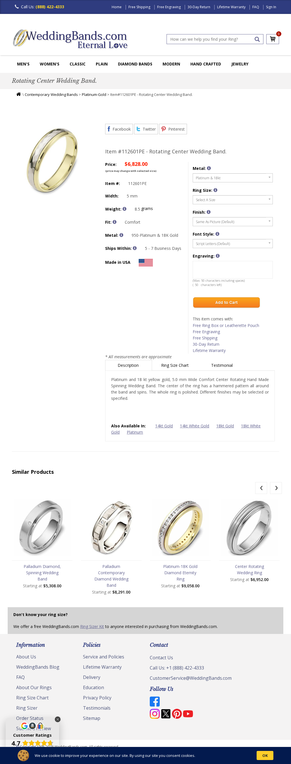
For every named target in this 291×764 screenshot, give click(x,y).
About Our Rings (34, 687)
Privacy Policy (97, 698)
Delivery (91, 677)
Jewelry (239, 64)
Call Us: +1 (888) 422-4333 (177, 668)
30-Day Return (199, 7)
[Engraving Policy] (217, 234)
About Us (26, 657)
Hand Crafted (205, 64)
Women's (49, 64)
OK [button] (265, 755)
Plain (102, 64)
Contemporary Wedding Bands (51, 94)
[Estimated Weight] (124, 209)
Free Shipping (139, 7)
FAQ (255, 7)
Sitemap (91, 718)
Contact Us (161, 657)
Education (93, 687)
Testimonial (222, 365)
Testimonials (97, 708)
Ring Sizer (27, 708)
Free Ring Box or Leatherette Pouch (226, 325)
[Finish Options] (209, 212)
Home (117, 7)
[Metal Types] (121, 235)
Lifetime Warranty (231, 7)
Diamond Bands (135, 64)
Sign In (271, 7)
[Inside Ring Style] (115, 222)
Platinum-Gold (94, 94)
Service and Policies (103, 657)
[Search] (257, 39)
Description (129, 365)
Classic (78, 64)
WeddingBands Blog (37, 667)
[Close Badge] (58, 719)
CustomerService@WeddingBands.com (191, 678)
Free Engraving (169, 7)
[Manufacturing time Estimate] (135, 248)
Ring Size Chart (175, 365)
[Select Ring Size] (215, 190)
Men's (23, 64)
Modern (171, 64)
